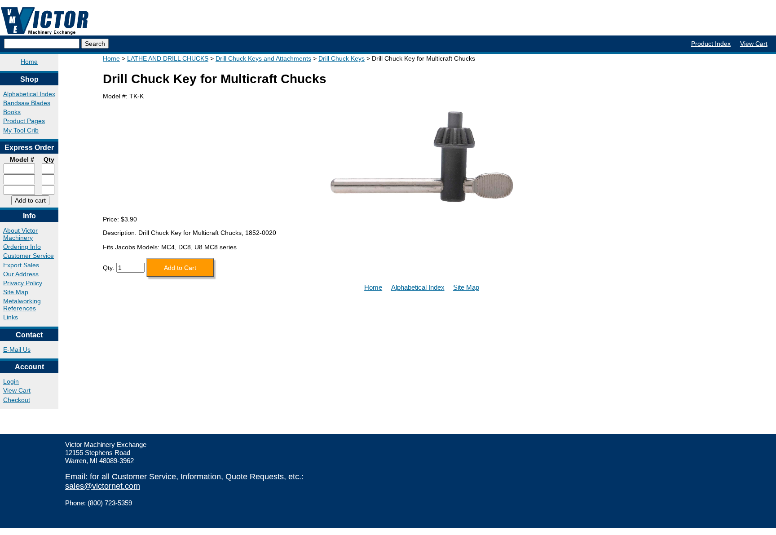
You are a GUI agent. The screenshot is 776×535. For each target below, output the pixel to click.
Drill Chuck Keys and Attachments (263, 58)
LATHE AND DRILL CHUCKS (167, 58)
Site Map (15, 292)
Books (12, 111)
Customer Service (28, 255)
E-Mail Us (17, 349)
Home (29, 61)
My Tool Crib (21, 130)
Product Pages (24, 120)
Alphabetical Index (29, 93)
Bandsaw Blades (26, 102)
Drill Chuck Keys (341, 58)
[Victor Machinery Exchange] (45, 20)
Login (11, 381)
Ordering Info (22, 246)
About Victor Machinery (20, 234)
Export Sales (21, 265)
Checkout (16, 399)
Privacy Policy (22, 283)
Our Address (21, 274)
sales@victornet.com (102, 486)
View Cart (753, 43)
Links (10, 317)
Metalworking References (22, 304)
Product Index (711, 43)
